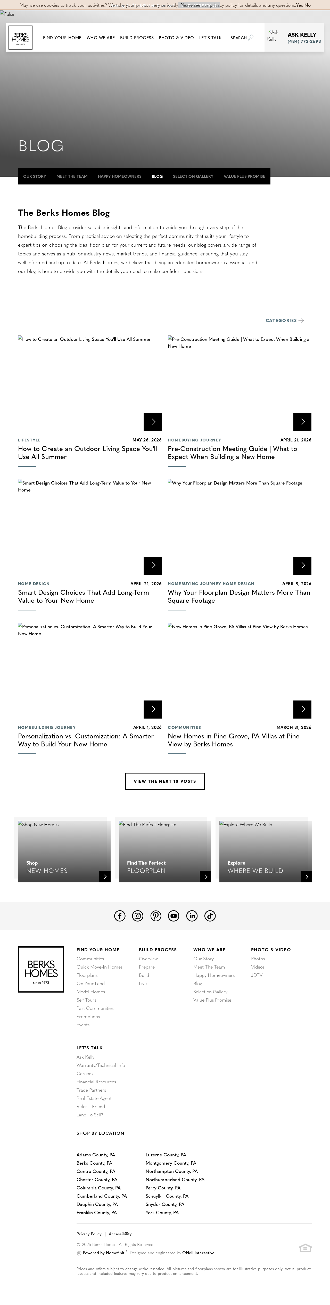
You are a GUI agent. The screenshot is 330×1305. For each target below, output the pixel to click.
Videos (258, 966)
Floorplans (87, 975)
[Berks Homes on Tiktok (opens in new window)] (210, 915)
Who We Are (209, 949)
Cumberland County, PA (102, 1196)
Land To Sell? (90, 1114)
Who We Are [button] (101, 37)
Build (144, 975)
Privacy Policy (89, 1233)
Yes (299, 5)
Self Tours (86, 999)
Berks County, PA (94, 1162)
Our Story (34, 176)
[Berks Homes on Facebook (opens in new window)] (120, 915)
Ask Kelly (85, 1056)
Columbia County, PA (99, 1187)
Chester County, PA (97, 1179)
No (307, 5)
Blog (157, 176)
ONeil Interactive (198, 1252)
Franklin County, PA (97, 1212)
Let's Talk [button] (210, 37)
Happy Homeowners (120, 176)
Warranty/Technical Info (101, 1065)
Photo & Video (271, 949)
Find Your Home (98, 949)
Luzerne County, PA (166, 1154)
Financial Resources (96, 1081)
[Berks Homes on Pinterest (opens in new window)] (155, 915)
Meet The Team (72, 176)
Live (143, 983)
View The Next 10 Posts (165, 781)
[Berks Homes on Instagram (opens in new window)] (138, 915)
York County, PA (162, 1212)
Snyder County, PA (165, 1204)
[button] (62, 37)
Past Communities (95, 1008)
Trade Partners (91, 1089)
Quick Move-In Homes (99, 966)
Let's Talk (90, 1047)
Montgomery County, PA (171, 1162)
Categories (281, 320)
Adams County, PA (96, 1154)
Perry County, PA (163, 1187)
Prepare (147, 966)
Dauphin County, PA (97, 1204)
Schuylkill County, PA (167, 1196)
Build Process (158, 949)
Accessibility (120, 1233)
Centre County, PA (96, 1171)
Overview (148, 958)
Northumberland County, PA (175, 1179)
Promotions (88, 1016)
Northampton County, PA (172, 1171)
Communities (90, 958)
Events (83, 1024)
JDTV (257, 975)
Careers (85, 1073)
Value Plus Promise (244, 176)
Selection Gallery (193, 176)
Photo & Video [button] (176, 37)
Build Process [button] (137, 37)
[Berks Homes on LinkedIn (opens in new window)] (192, 915)
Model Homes (91, 991)
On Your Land (91, 983)
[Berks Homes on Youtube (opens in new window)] (173, 915)
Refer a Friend (91, 1106)
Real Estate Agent (94, 1098)
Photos (258, 958)
